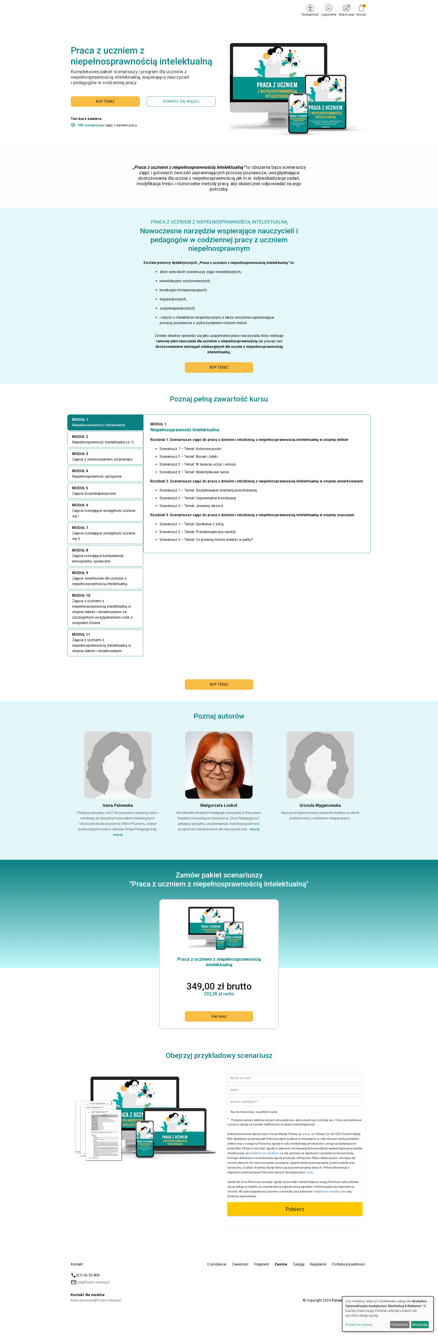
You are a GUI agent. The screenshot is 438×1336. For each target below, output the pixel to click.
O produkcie (216, 1264)
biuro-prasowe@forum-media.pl (96, 1300)
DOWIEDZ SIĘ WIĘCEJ (181, 101)
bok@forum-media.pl (93, 1282)
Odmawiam (399, 1324)
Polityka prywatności (348, 1264)
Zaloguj (298, 1264)
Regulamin (318, 1264)
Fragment (261, 1264)
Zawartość (240, 1264)
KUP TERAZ (105, 101)
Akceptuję (419, 1324)
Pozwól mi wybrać (359, 1324)
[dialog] (387, 1313)
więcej (118, 834)
